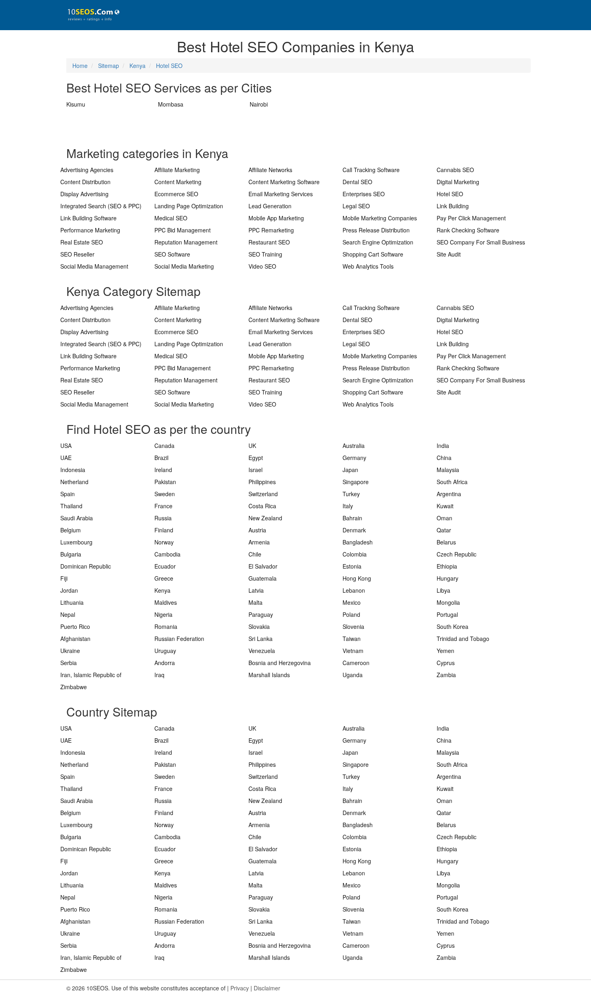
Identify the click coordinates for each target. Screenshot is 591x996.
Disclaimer (267, 988)
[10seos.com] (90, 15)
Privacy (239, 988)
